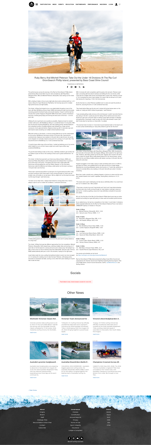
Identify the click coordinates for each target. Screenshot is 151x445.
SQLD (109, 415)
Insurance (75, 428)
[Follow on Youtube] (75, 87)
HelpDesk (103, 4)
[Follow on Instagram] (71, 87)
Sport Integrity (75, 425)
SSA (108, 422)
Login (111, 4)
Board (42, 415)
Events (61, 4)
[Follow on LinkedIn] (83, 87)
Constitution (75, 415)
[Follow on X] (79, 87)
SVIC (108, 417)
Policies (75, 412)
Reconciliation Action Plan (42, 422)
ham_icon (36, 4)
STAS (108, 425)
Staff (42, 417)
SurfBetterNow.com (112, 262)
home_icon (31, 4)
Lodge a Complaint (75, 430)
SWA (108, 420)
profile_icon (116, 4)
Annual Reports (75, 417)
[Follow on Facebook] (67, 87)
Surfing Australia (77, 441)
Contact (42, 425)
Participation (45, 4)
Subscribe (42, 428)
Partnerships (81, 4)
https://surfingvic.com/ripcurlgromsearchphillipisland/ (92, 255)
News (55, 4)
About (42, 409)
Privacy (75, 420)
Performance (93, 4)
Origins (42, 412)
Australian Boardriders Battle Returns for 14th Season (83, 362)
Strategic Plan (42, 420)
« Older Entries (32, 390)
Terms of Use (75, 422)
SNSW (109, 412)
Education (70, 4)
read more (33, 332)
